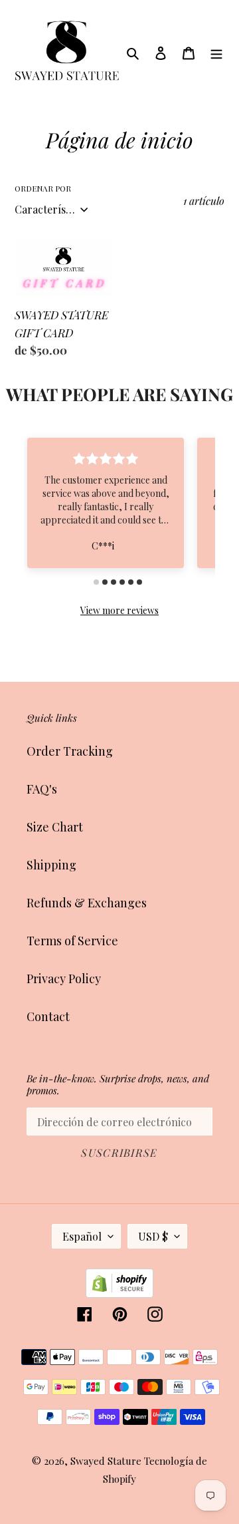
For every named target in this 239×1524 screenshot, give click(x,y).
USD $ (153, 1236)
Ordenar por (43, 188)
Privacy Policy (64, 979)
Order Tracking (70, 751)
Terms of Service (72, 941)
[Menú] (216, 51)
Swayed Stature (105, 1460)
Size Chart (55, 827)
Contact (48, 1016)
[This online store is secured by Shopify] (119, 1293)
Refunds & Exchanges (87, 903)
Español (82, 1236)
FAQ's (42, 789)
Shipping (51, 865)
